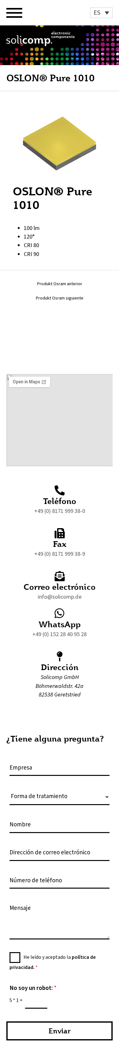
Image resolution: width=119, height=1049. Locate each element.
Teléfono (59, 501)
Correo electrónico (59, 587)
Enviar (60, 1030)
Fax (59, 544)
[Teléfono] (60, 490)
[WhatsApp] (59, 613)
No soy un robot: (33, 988)
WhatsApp (60, 624)
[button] (101, 12)
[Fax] (60, 533)
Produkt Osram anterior (59, 284)
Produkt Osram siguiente (59, 298)
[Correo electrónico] (60, 576)
